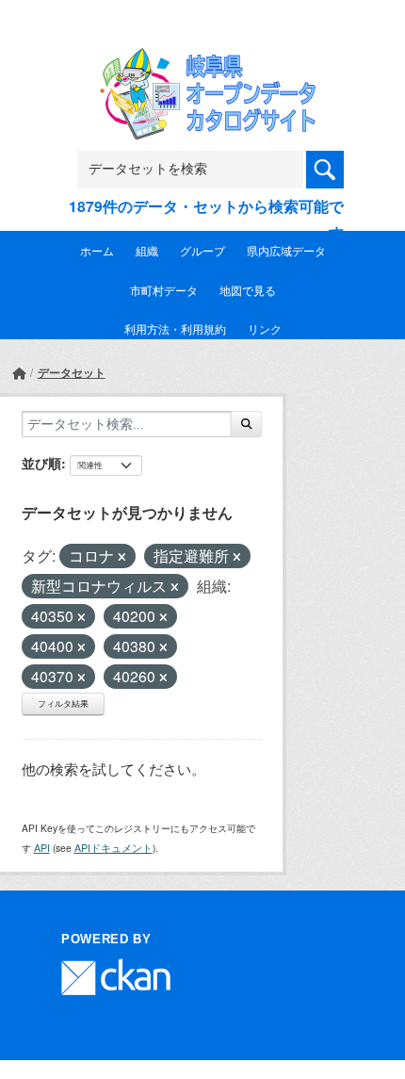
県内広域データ (286, 250)
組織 (147, 250)
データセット (71, 372)
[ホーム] (18, 373)
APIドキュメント (113, 848)
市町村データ (164, 290)
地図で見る (247, 290)
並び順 (41, 462)
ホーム (97, 250)
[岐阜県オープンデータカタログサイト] (202, 61)
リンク (265, 328)
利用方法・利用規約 (175, 328)
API (42, 848)
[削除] (122, 556)
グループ (202, 250)
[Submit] (246, 424)
